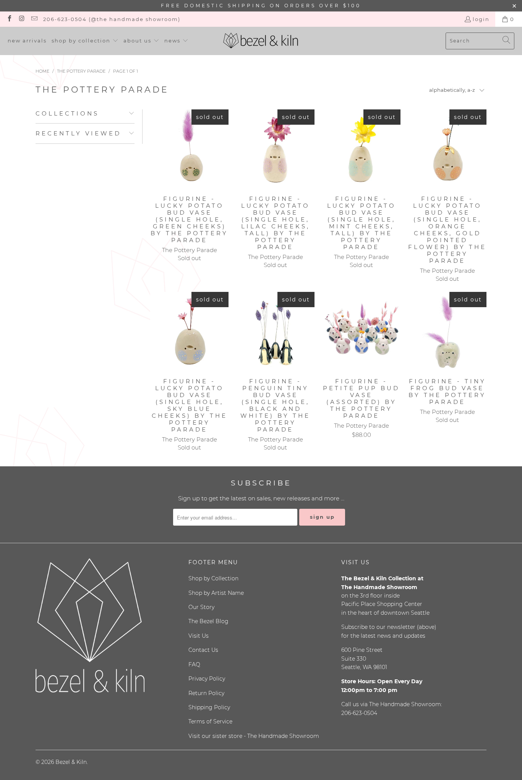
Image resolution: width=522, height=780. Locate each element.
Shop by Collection (213, 578)
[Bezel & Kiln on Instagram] (21, 19)
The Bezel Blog (208, 621)
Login (481, 19)
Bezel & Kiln (71, 762)
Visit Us (198, 635)
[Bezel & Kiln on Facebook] (9, 19)
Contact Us (203, 649)
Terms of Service (210, 721)
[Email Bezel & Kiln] (34, 19)
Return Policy (206, 693)
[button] (85, 40)
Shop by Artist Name (216, 592)
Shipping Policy (209, 707)
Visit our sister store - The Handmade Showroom (253, 736)
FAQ (194, 664)
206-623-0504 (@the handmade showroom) (111, 19)
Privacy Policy (206, 678)
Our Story (201, 607)
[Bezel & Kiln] (261, 41)
